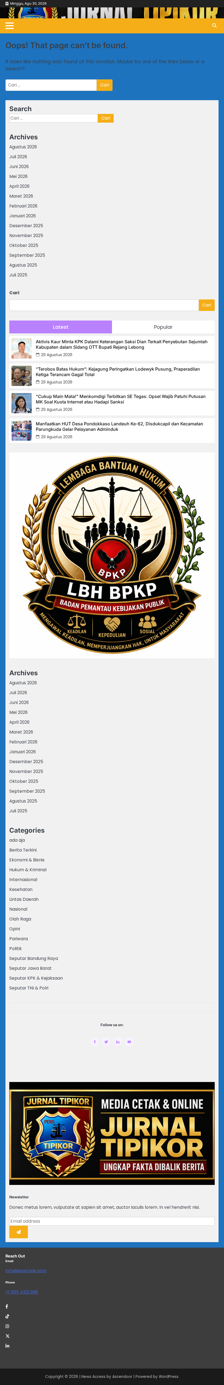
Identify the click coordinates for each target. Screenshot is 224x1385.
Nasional (18, 909)
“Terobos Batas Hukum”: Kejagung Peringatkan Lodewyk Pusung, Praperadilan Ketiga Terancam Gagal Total (118, 372)
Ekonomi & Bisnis (27, 860)
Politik (15, 948)
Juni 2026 (19, 166)
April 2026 (19, 186)
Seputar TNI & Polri (28, 988)
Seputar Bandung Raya (33, 958)
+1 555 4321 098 (21, 1292)
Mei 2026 (18, 176)
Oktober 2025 (23, 245)
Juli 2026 (18, 157)
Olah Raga (20, 919)
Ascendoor (122, 1376)
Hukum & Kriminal (27, 870)
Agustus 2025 (23, 265)
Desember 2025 (26, 226)
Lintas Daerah (24, 899)
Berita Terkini (23, 850)
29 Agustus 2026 (56, 354)
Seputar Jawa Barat (30, 968)
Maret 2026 (21, 196)
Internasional (23, 879)
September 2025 (27, 255)
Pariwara (18, 939)
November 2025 (26, 235)
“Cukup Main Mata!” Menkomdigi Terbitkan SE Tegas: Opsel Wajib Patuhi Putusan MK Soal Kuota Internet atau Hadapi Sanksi (121, 399)
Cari (14, 293)
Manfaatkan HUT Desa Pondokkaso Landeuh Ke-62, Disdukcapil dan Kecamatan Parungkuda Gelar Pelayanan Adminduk (119, 426)
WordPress (168, 1376)
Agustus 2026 (23, 147)
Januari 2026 (22, 216)
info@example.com (25, 1271)
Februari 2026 (23, 206)
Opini (14, 929)
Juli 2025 (18, 275)
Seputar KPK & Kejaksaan (36, 978)
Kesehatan (21, 889)
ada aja (17, 840)
